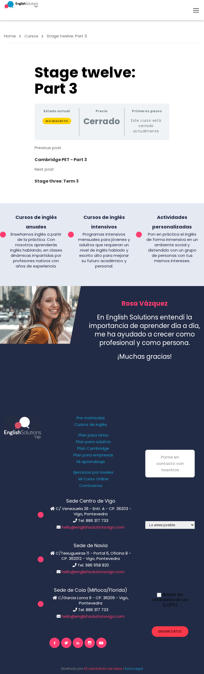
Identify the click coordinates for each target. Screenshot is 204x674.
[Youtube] (101, 642)
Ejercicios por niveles (93, 472)
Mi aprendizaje (90, 461)
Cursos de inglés (90, 424)
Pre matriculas (90, 418)
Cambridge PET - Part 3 (61, 160)
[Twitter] (66, 642)
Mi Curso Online (93, 479)
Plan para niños (93, 435)
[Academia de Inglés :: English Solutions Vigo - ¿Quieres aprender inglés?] (21, 4)
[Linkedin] (78, 642)
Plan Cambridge (93, 448)
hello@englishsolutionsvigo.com (93, 527)
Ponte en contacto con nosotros (170, 463)
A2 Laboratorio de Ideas (103, 668)
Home (10, 36)
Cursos (31, 36)
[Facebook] (54, 642)
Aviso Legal (134, 668)
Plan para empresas (93, 455)
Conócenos (90, 485)
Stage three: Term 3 (57, 181)
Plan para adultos (93, 441)
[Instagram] (89, 642)
